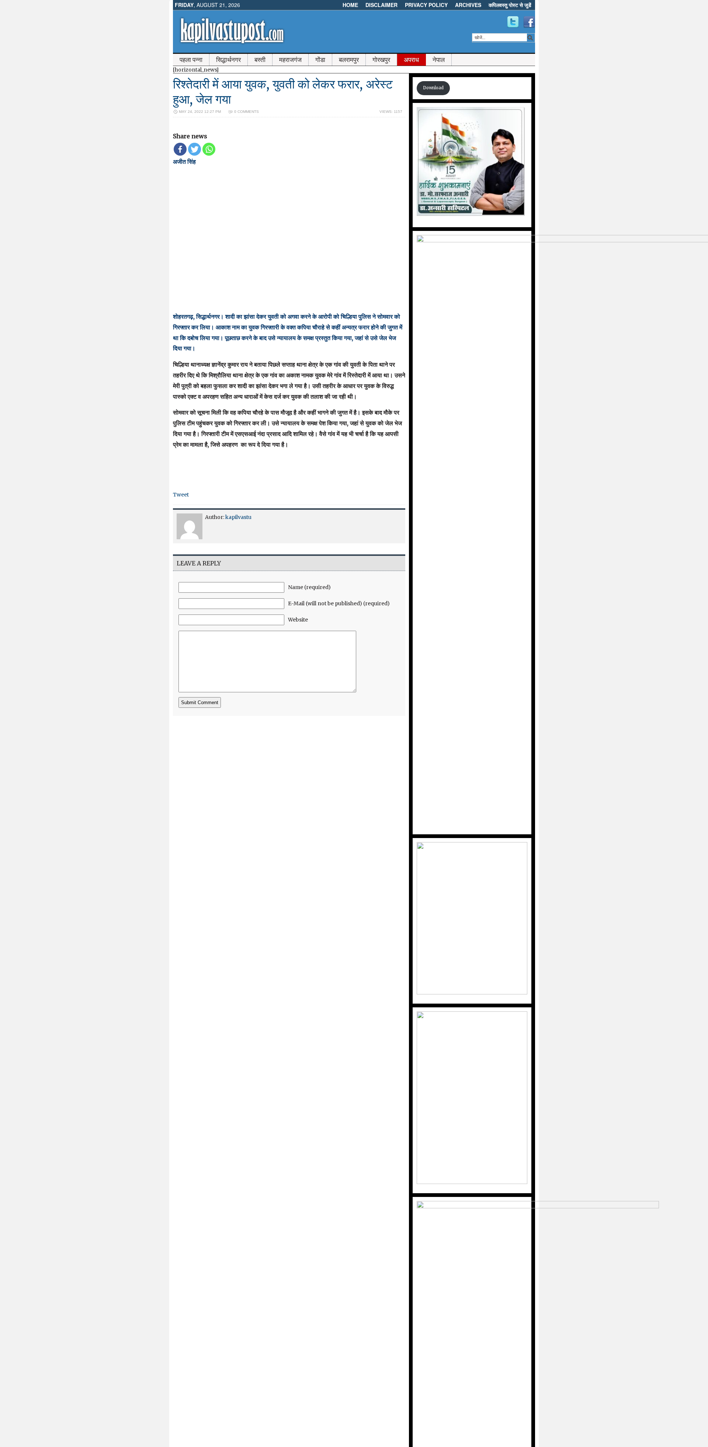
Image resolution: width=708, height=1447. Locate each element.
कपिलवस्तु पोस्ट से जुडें (510, 4)
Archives (468, 4)
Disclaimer (381, 4)
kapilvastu (238, 517)
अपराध (411, 60)
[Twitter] (194, 149)
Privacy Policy (426, 4)
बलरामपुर (349, 60)
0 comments (246, 112)
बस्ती (260, 60)
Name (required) (309, 587)
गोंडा (320, 60)
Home (350, 4)
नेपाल (439, 60)
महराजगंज (290, 60)
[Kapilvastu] (513, 22)
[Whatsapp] (208, 149)
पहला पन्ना (191, 60)
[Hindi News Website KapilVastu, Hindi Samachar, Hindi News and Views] (232, 45)
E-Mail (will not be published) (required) (339, 603)
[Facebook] (180, 149)
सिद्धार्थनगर (228, 60)
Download (433, 87)
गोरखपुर (381, 60)
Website (298, 619)
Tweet (181, 494)
